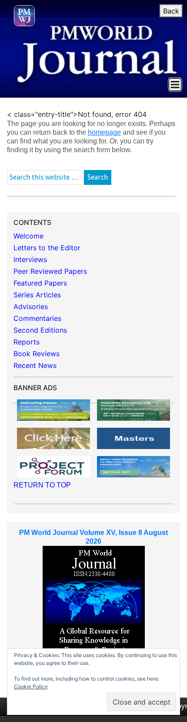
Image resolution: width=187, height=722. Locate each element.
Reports (26, 341)
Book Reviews (36, 353)
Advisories (30, 306)
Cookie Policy (31, 686)
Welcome (28, 236)
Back (171, 11)
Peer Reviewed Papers (50, 271)
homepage (104, 132)
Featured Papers (40, 283)
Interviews (30, 259)
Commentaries (37, 318)
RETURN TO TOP (42, 485)
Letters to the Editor (46, 247)
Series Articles (37, 294)
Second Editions (40, 330)
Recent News (35, 365)
